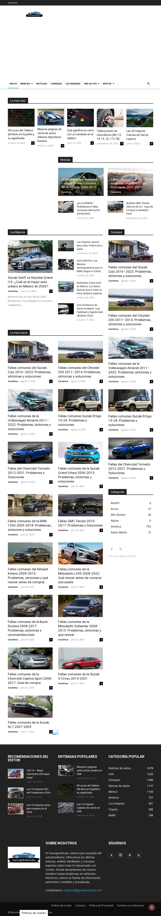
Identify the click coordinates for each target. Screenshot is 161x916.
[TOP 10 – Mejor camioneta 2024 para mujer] (16, 773)
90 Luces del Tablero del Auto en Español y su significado (21, 134)
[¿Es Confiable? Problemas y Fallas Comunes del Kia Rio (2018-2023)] (66, 207)
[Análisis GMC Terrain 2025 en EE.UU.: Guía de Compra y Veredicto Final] (115, 207)
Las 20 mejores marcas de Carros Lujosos (137, 134)
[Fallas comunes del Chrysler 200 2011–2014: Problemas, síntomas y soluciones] (80, 352)
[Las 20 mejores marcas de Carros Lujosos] (139, 118)
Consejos (56, 83)
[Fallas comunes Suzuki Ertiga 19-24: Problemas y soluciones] (80, 400)
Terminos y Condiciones (130, 905)
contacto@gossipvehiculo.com (82, 890)
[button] (148, 84)
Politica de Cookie (61, 905)
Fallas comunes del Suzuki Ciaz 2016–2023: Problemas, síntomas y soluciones (29, 372)
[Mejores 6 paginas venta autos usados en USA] (66, 770)
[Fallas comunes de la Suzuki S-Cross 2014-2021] (80, 658)
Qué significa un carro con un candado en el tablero (80, 134)
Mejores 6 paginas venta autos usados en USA (89, 770)
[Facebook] (111, 549)
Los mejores (73, 83)
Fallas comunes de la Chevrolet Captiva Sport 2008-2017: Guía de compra (30, 678)
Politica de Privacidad (101, 905)
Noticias (41, 83)
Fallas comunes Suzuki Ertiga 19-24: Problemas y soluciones (79, 420)
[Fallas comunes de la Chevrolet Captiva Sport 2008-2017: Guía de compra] (30, 658)
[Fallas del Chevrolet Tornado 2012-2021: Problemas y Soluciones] (30, 453)
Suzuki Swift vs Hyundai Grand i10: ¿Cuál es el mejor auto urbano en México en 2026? (30, 282)
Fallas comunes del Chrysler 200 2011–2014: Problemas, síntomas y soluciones (79, 372)
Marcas (25, 83)
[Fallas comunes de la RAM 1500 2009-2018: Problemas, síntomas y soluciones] (30, 505)
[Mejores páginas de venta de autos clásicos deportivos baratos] (51, 117)
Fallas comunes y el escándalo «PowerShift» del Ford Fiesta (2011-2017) (129, 183)
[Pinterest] (129, 855)
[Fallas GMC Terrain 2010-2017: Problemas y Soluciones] (80, 505)
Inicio (13, 83)
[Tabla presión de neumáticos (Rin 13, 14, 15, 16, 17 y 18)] (110, 118)
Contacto (12, 2)
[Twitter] (120, 549)
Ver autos (90, 83)
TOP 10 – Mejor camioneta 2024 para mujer (38, 774)
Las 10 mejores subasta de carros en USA (88, 808)
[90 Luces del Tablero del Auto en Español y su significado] (21, 118)
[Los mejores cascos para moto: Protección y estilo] (66, 245)
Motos (107, 83)
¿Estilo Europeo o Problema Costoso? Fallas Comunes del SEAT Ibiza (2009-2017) (79, 183)
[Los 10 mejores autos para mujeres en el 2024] (16, 808)
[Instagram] (120, 855)
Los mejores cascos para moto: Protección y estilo (89, 245)
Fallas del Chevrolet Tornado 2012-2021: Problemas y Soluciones (29, 472)
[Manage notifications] (152, 907)
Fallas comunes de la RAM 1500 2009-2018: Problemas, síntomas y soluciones (29, 525)
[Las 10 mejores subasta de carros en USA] (66, 808)
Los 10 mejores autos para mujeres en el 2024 (38, 809)
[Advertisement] (80, 49)
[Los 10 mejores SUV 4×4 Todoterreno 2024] (16, 792)
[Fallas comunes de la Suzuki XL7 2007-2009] (30, 707)
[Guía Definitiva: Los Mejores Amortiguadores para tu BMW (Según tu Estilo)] (66, 264)
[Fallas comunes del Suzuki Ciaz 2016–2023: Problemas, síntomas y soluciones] (30, 352)
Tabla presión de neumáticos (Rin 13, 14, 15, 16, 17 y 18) (109, 134)
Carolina (66, 191)
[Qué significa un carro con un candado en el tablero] (80, 118)
